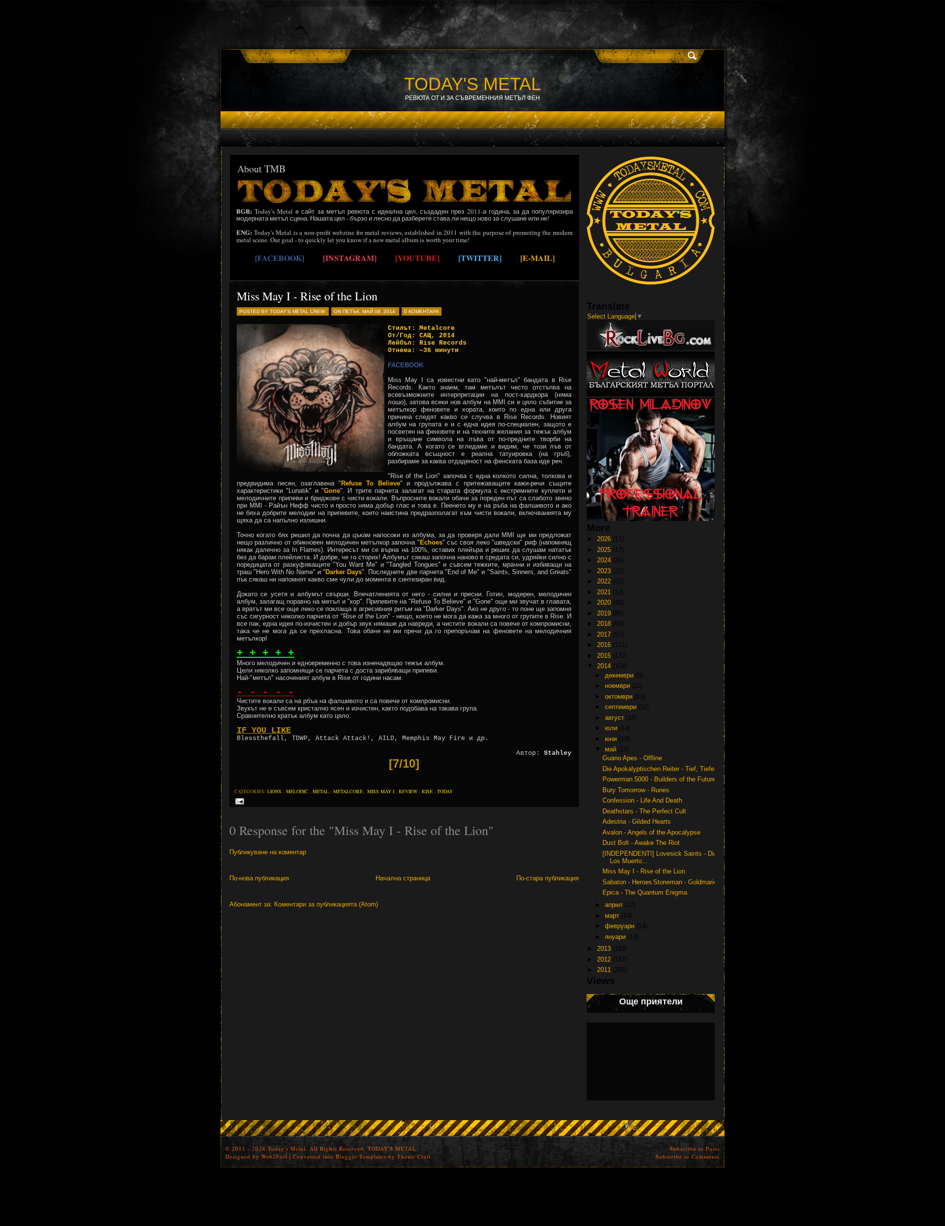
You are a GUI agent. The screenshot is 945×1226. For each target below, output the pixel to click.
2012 (604, 959)
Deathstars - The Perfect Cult (644, 811)
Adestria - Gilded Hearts (636, 821)
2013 (604, 948)
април (614, 904)
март (612, 915)
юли (611, 728)
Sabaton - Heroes (627, 882)
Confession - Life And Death (642, 800)
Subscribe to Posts (695, 1148)
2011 (604, 969)
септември (620, 706)
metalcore (348, 791)
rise (427, 791)
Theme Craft (414, 1156)
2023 (604, 571)
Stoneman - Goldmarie (685, 882)
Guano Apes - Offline (632, 758)
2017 (604, 634)
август (614, 717)
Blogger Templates (361, 1156)
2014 (604, 666)
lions (274, 791)
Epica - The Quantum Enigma (644, 892)
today (445, 791)
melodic (297, 791)
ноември (617, 685)
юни (611, 738)
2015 (604, 655)
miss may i (380, 791)
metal (321, 791)
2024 (604, 560)
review (408, 791)
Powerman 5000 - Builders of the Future (659, 779)
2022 (604, 581)
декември (619, 675)
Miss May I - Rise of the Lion (307, 296)
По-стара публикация (547, 878)
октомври (618, 696)
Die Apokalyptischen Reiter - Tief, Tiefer (659, 769)
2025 (604, 549)
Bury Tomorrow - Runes (635, 790)
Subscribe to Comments (688, 1156)
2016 (604, 644)
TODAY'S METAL (472, 84)
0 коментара (421, 311)
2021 (604, 592)
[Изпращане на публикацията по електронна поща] (238, 801)
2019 (604, 613)
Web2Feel (274, 1156)
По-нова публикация (259, 878)
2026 (604, 539)
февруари (619, 926)
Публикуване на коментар (267, 852)
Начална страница (403, 878)
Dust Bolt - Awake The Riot (641, 842)
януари (615, 936)
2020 (604, 602)
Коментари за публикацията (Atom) (326, 904)
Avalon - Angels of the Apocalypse (651, 832)
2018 (604, 623)
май (610, 749)
